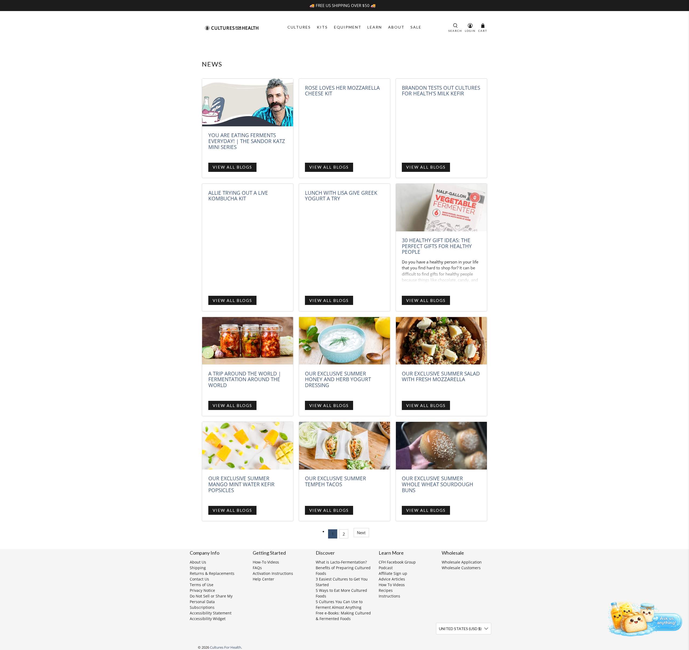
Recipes (386, 590)
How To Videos (392, 584)
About (396, 27)
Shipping (198, 567)
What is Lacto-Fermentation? (341, 562)
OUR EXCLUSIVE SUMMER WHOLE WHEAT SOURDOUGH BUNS (437, 484)
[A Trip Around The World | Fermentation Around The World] (247, 341)
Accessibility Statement (210, 613)
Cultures (299, 27)
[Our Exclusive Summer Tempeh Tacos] (344, 446)
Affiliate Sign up (393, 573)
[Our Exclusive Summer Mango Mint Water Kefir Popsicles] (247, 446)
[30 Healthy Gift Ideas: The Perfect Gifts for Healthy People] (441, 207)
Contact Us (199, 579)
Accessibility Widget (208, 618)
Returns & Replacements (212, 573)
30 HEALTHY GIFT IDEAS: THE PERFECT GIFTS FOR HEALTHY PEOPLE (437, 246)
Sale (415, 27)
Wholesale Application (462, 562)
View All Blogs (232, 167)
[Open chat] (643, 618)
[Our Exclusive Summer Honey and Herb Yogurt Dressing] (344, 341)
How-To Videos (266, 562)
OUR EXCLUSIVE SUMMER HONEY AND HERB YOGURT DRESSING (338, 379)
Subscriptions (202, 607)
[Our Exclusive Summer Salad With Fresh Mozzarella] (441, 341)
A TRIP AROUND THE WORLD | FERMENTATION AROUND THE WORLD (244, 379)
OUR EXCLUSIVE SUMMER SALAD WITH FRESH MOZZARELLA (441, 376)
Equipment (347, 27)
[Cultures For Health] (232, 28)
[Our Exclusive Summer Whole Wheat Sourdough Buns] (441, 446)
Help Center (263, 579)
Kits (322, 27)
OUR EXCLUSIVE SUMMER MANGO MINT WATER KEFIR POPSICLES (241, 484)
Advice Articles (392, 579)
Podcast (386, 567)
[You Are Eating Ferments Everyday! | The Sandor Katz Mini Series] (247, 102)
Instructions (389, 596)
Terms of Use (201, 584)
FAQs (257, 567)
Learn (374, 27)
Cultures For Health (225, 647)
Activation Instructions (273, 573)
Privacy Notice (202, 590)
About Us (198, 562)
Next (361, 532)
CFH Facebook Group (397, 562)
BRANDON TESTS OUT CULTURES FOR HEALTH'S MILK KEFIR (441, 90)
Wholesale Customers (461, 567)
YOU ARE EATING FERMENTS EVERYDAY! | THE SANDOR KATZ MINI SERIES (246, 140)
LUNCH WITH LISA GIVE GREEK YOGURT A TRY (341, 195)
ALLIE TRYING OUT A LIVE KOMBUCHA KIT (238, 195)
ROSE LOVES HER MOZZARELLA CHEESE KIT (342, 90)
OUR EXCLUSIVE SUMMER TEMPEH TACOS (335, 481)
